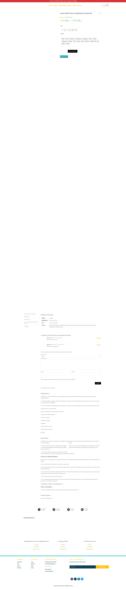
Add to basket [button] (36, 549)
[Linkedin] (78, 579)
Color (62, 33)
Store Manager (48, 569)
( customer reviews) (68, 17)
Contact (79, 5)
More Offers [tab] (27, 319)
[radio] (62, 30)
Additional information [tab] (30, 314)
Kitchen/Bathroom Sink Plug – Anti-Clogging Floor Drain (36, 541)
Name (42, 371)
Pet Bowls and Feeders (63, 541)
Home (50, 5)
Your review (44, 358)
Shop (55, 5)
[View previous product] (99, 13)
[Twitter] (82, 579)
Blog (74, 5)
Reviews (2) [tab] (26, 316)
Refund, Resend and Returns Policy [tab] (30, 323)
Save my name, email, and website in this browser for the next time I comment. (58, 379)
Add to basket (72, 51)
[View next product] (101, 13)
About (69, 5)
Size (61, 25)
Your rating (44, 354)
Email (73, 371)
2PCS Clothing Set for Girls (90, 541)
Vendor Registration (49, 571)
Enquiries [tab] (26, 326)
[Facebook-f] (71, 579)
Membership (62, 5)
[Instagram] (75, 579)
